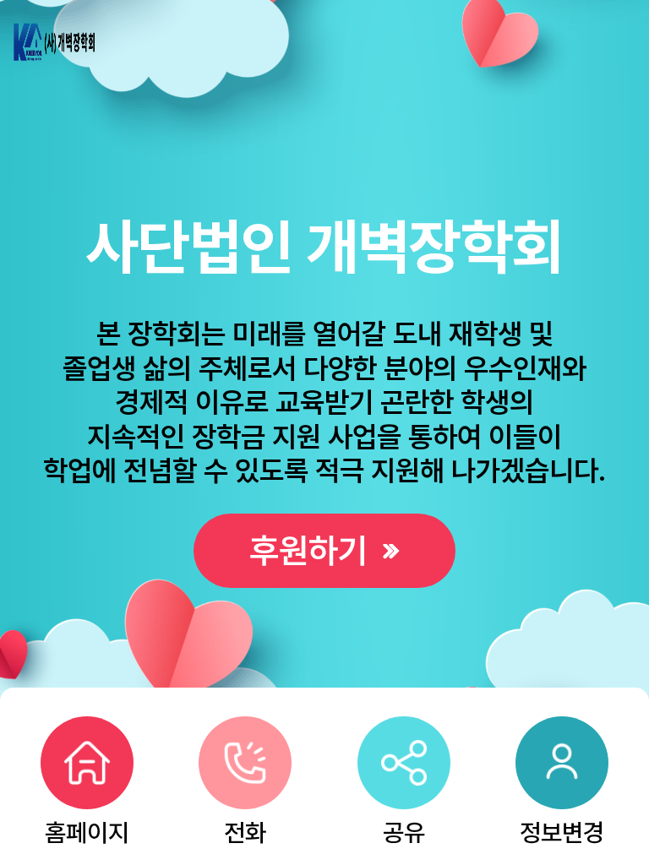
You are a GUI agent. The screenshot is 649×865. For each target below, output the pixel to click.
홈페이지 (87, 829)
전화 (245, 829)
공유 (404, 829)
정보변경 (562, 829)
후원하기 (312, 550)
